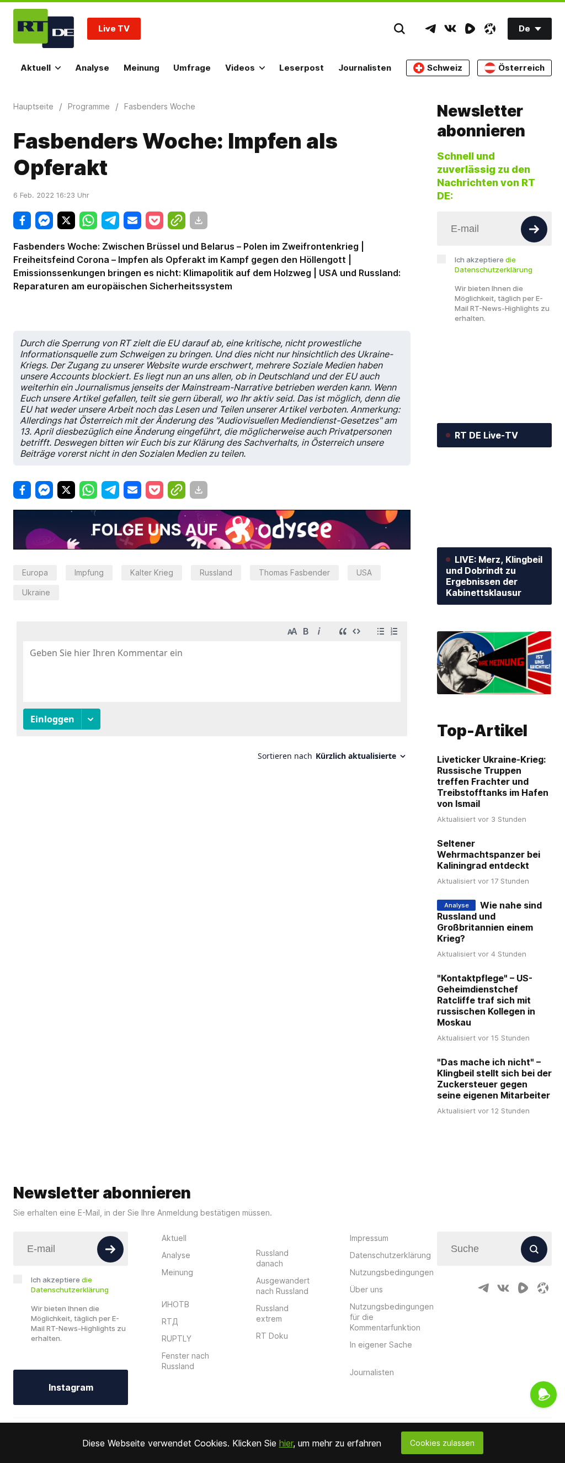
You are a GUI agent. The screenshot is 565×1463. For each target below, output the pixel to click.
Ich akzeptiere (493, 264)
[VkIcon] (450, 29)
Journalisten (364, 67)
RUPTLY (176, 1338)
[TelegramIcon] (430, 29)
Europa (35, 572)
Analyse (92, 67)
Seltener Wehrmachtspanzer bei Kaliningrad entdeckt (488, 854)
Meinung (141, 67)
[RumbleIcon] (470, 29)
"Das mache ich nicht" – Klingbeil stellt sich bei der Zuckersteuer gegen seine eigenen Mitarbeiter (494, 1079)
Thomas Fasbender (294, 572)
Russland (216, 572)
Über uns (366, 1289)
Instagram (71, 1387)
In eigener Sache (381, 1344)
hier (286, 1443)
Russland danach (272, 1258)
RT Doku (272, 1335)
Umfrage (192, 67)
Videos (240, 67)
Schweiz (444, 67)
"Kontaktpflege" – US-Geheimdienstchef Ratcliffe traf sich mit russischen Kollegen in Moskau (486, 1000)
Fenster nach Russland (185, 1361)
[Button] (534, 229)
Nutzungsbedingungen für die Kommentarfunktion (392, 1317)
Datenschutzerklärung (390, 1255)
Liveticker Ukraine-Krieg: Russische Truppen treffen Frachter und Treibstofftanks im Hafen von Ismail (492, 781)
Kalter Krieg (151, 572)
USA (364, 572)
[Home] (43, 28)
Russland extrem (272, 1313)
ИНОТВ (175, 1304)
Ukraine (36, 592)
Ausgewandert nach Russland (283, 1286)
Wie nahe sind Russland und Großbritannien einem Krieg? (489, 922)
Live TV (114, 28)
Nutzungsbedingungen (392, 1272)
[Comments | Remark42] (212, 695)
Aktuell (35, 67)
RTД (170, 1321)
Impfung (89, 572)
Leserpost (301, 67)
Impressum (369, 1238)
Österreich (521, 67)
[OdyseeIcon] (490, 29)
